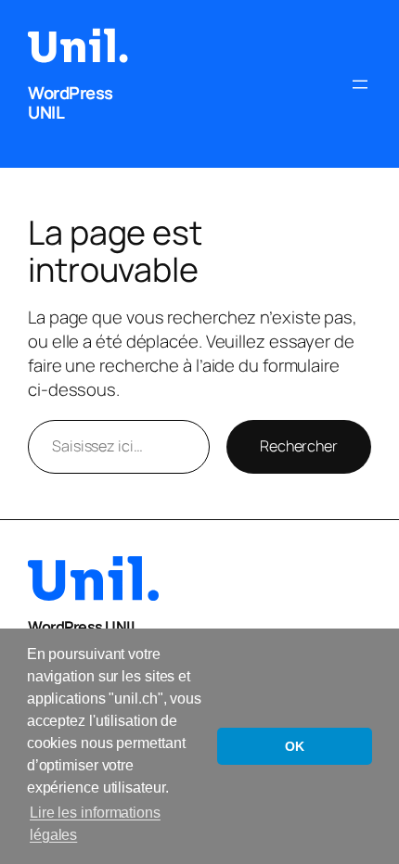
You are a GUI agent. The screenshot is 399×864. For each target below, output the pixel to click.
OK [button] (294, 746)
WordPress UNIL (70, 102)
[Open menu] (360, 84)
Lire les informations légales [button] (95, 824)
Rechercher (299, 446)
